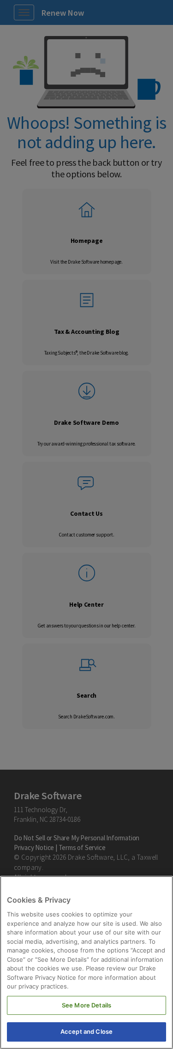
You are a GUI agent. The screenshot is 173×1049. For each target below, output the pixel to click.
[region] (86, 962)
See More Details (86, 1005)
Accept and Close (86, 1031)
